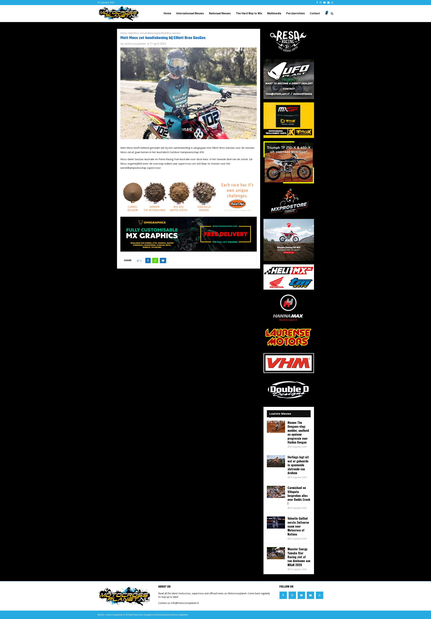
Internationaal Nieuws (190, 13)
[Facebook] (283, 595)
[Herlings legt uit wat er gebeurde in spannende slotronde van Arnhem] (276, 461)
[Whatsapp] (319, 595)
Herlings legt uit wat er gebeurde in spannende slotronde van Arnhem (298, 465)
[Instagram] (292, 595)
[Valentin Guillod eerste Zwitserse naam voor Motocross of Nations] (276, 522)
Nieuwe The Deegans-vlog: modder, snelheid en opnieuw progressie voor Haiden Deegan (298, 432)
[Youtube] (301, 595)
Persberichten (295, 13)
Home (167, 13)
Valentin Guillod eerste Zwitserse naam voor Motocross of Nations (298, 526)
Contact (315, 13)
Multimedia (274, 13)
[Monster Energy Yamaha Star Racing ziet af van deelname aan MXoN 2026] (276, 553)
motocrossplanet (135, 43)
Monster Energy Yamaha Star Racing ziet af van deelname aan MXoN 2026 (299, 557)
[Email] (310, 595)
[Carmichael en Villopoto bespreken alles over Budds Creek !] (276, 492)
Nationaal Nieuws (220, 13)
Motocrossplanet (179, 614)
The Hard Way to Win (249, 13)
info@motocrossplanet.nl (185, 603)
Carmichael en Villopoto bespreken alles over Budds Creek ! (299, 495)
